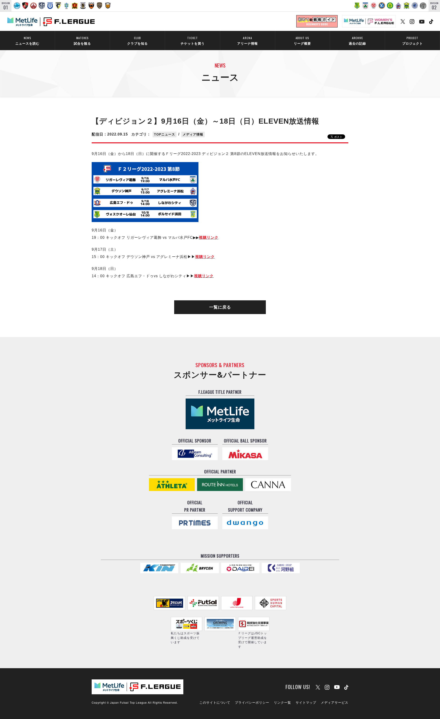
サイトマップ (306, 702)
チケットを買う (193, 40)
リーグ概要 (302, 40)
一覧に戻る (220, 307)
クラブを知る (137, 40)
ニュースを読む (27, 40)
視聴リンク (208, 237)
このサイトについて (214, 702)
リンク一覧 (282, 702)
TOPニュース (164, 134)
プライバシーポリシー (252, 702)
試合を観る (82, 40)
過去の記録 (357, 40)
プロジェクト (412, 40)
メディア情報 (193, 134)
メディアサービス (334, 702)
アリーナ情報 (247, 40)
